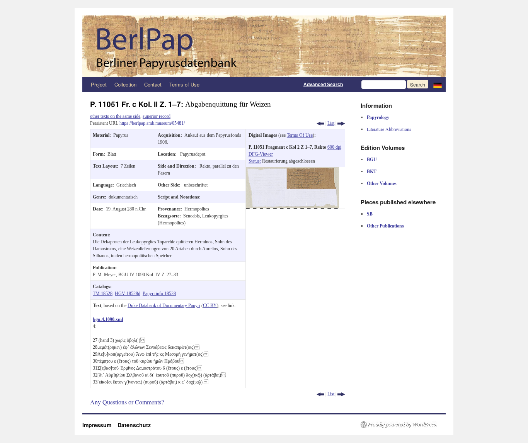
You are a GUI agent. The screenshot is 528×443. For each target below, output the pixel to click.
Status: (255, 161)
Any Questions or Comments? (127, 402)
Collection (125, 84)
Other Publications (385, 225)
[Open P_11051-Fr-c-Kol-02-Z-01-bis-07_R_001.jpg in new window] (292, 170)
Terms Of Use (300, 135)
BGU (372, 159)
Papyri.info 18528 (159, 293)
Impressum (100, 425)
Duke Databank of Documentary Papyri (164, 305)
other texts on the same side (115, 116)
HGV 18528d (127, 293)
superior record (156, 116)
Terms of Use (184, 84)
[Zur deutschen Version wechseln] (437, 84)
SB (370, 213)
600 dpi (334, 147)
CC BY (210, 305)
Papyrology (378, 117)
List (330, 123)
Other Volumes (382, 183)
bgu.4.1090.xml (108, 319)
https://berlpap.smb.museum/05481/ (152, 123)
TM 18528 (102, 293)
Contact (153, 84)
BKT (371, 171)
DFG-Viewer (261, 154)
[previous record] (320, 123)
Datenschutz (134, 425)
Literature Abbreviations (389, 129)
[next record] (341, 123)
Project (99, 84)
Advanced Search (323, 84)
